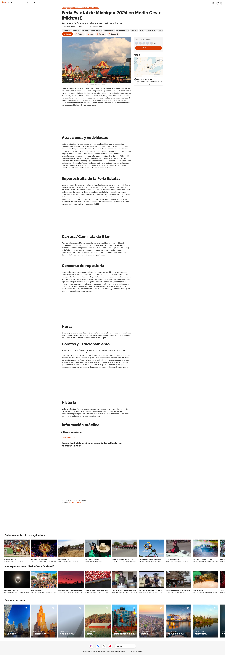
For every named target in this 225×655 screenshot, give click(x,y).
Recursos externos (73, 432)
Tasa (91, 34)
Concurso (76, 30)
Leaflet (145, 76)
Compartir (114, 34)
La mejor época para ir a (80, 8)
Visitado (80, 34)
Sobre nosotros (87, 651)
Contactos (96, 651)
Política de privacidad (121, 651)
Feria (141, 30)
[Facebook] (98, 646)
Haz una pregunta (68, 437)
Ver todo (69, 79)
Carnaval (133, 30)
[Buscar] (213, 3)
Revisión (102, 34)
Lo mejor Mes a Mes (34, 3)
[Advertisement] (96, 120)
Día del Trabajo (95, 30)
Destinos (11, 3)
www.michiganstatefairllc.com (97, 84)
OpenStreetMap (153, 76)
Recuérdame (149, 48)
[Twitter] (104, 646)
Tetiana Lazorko (75, 502)
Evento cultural (108, 30)
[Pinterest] (110, 646)
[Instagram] (91, 646)
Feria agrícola (150, 30)
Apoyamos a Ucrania (107, 651)
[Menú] (219, 3)
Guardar (69, 34)
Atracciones (66, 30)
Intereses (21, 3)
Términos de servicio (136, 651)
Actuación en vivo (121, 30)
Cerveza (85, 30)
